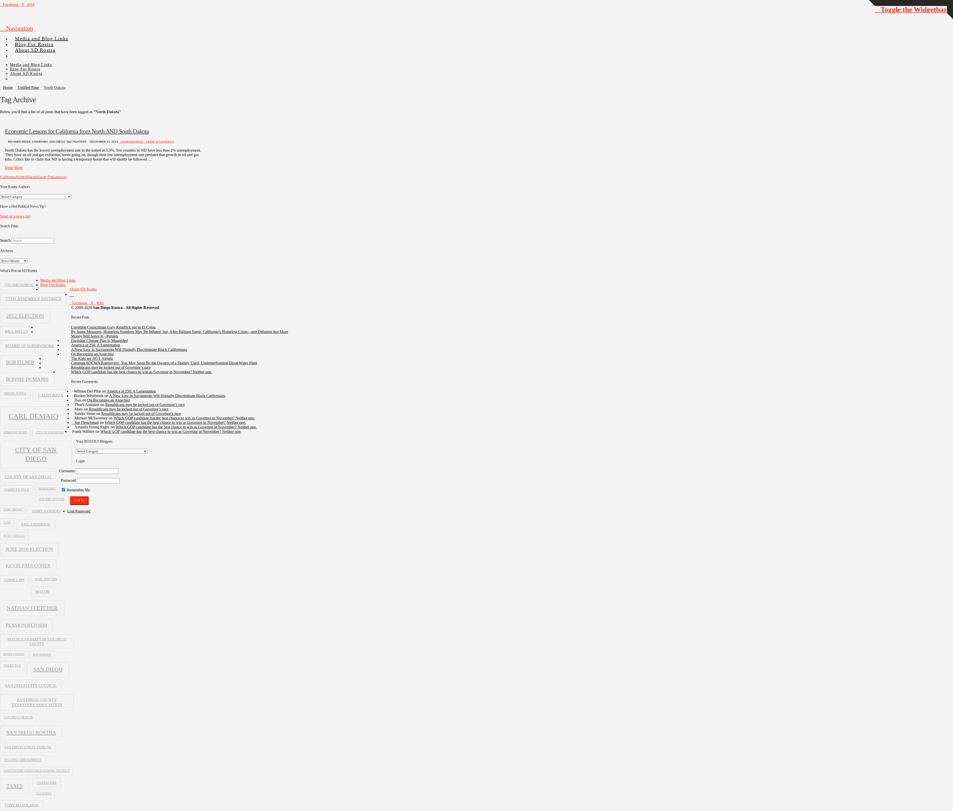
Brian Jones (15, 393)
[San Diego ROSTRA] (19, 53)
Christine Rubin (15, 432)
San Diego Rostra (31, 733)
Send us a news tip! (15, 216)
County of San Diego (28, 476)
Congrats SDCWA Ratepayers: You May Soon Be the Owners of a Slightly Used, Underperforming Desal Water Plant (164, 363)
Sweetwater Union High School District (36, 771)
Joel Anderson (35, 524)
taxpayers (47, 783)
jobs (7, 522)
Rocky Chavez (13, 654)
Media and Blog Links (57, 280)
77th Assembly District (33, 298)
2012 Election (25, 316)
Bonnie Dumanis (27, 379)
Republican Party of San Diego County (36, 641)
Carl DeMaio (33, 416)
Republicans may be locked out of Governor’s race (111, 367)
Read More (14, 168)
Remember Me (78, 490)
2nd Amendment (19, 285)
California (8, 177)
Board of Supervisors (29, 345)
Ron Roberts (42, 654)
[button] (16, 28)
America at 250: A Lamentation (95, 345)
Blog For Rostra (53, 285)
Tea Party (44, 793)
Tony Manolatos (21, 805)
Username (67, 471)
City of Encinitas (50, 432)
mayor (42, 591)
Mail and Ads (46, 579)
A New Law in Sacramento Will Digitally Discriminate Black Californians (129, 349)
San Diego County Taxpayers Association (36, 702)
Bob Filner (20, 362)
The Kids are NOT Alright (92, 358)
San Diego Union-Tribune (28, 747)
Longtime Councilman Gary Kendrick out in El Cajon (113, 327)
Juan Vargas (14, 535)
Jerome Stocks (51, 499)
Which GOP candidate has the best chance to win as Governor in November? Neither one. (141, 372)
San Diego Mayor (18, 717)
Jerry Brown (12, 509)
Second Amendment (22, 760)
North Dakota (26, 177)
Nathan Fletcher (32, 608)
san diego (48, 669)
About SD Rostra (83, 289)
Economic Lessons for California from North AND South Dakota (77, 131)
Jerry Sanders (46, 511)
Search (5, 240)
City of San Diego (36, 454)
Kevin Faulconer (28, 565)
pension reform (26, 625)
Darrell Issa (16, 490)
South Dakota (48, 177)
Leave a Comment (160, 141)
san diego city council (31, 685)
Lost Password (78, 511)
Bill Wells (16, 331)
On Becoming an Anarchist (92, 354)
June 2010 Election (29, 549)
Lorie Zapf (14, 580)
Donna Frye (47, 488)
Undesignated (132, 141)
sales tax (12, 665)
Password (68, 480)
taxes (63, 177)
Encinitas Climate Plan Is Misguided (99, 340)
